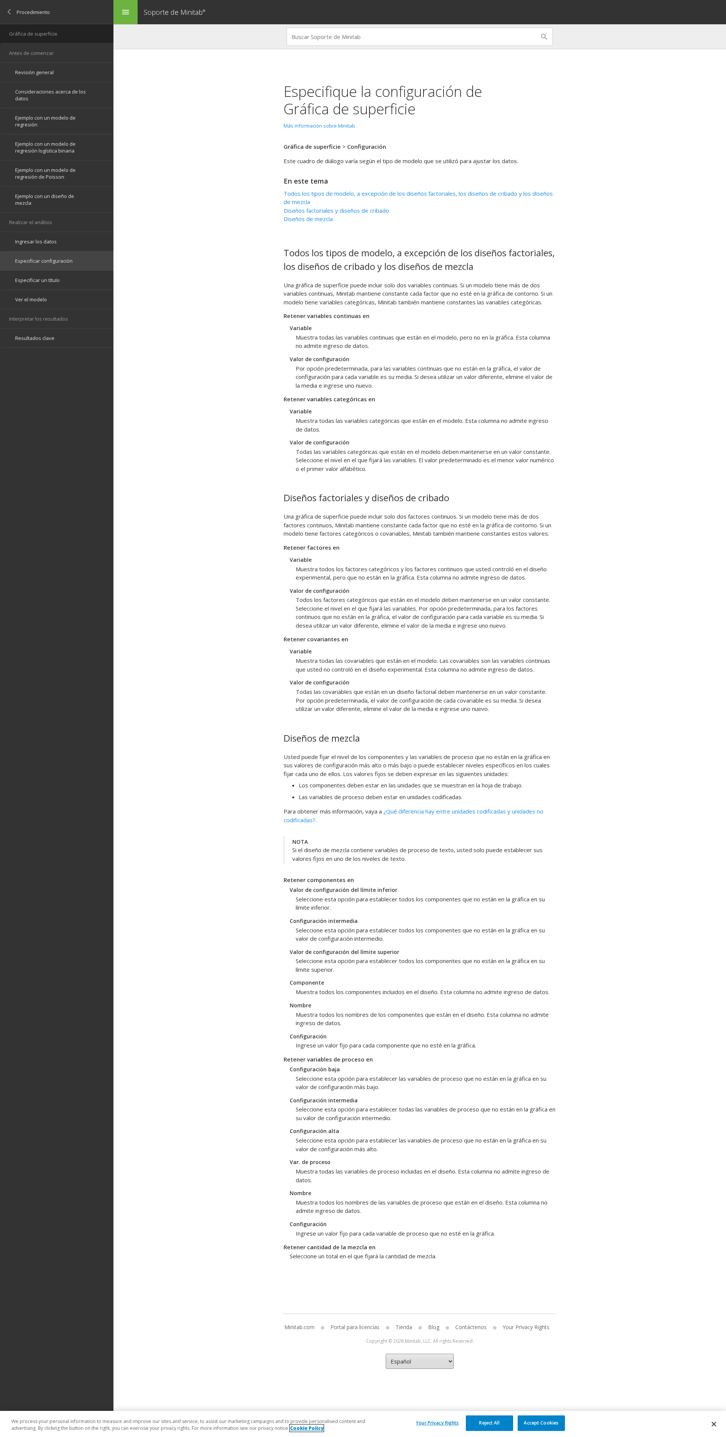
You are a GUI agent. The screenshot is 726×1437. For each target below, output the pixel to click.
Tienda (404, 1327)
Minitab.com (299, 1327)
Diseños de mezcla (308, 219)
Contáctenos (471, 1327)
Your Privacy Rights (437, 1423)
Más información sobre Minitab (319, 125)
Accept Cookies (541, 1423)
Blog (433, 1327)
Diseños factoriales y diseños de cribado (336, 210)
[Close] (714, 1424)
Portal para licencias (355, 1327)
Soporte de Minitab (174, 12)
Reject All (489, 1423)
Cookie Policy (306, 1428)
